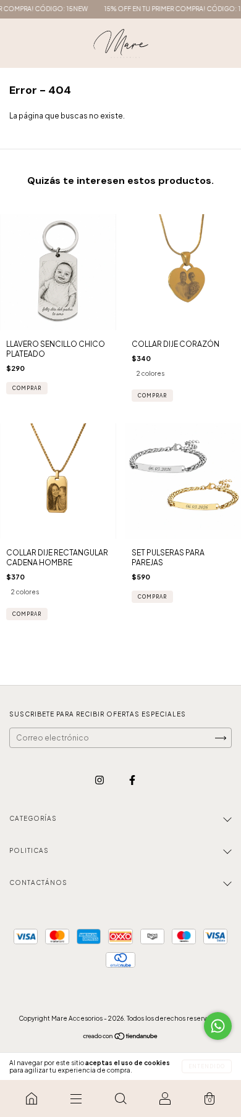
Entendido (206, 1066)
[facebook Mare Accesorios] (132, 779)
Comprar (152, 395)
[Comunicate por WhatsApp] (218, 1026)
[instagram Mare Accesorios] (100, 779)
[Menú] (76, 1098)
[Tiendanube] (120, 1037)
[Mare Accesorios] (31, 1098)
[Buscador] (120, 1098)
